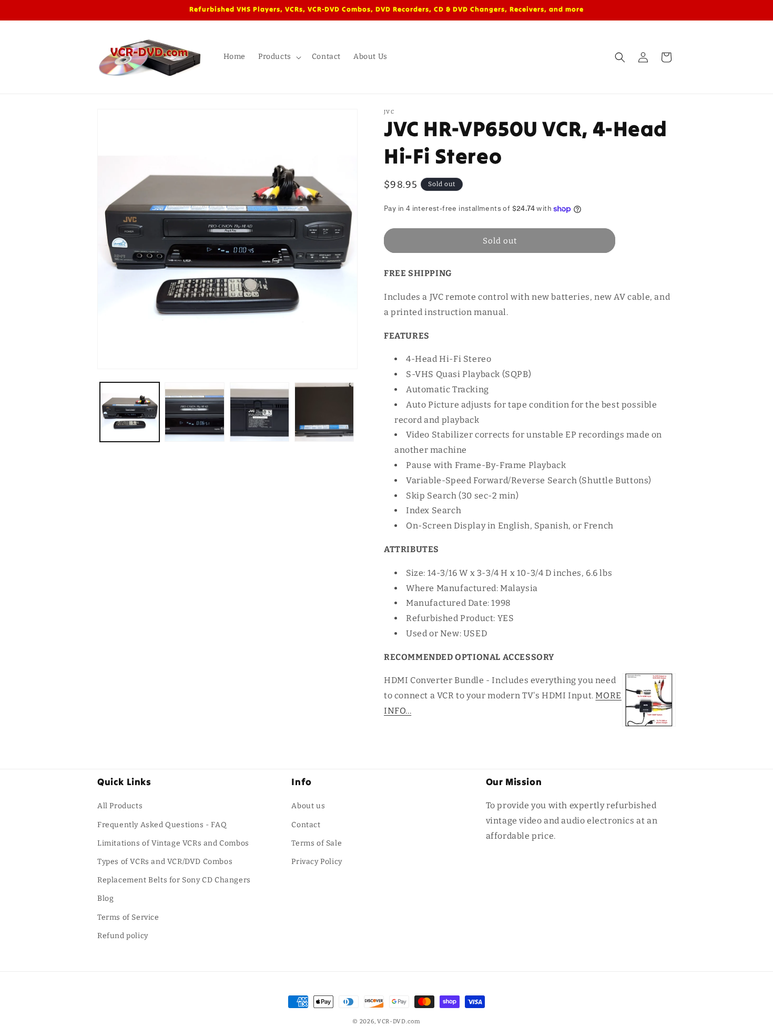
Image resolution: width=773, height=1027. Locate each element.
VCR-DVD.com (399, 1021)
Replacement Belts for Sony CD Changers (174, 880)
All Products (120, 806)
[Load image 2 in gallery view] (194, 412)
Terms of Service (128, 917)
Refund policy (122, 935)
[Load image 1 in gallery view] (129, 412)
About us (308, 806)
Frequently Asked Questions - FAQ (162, 824)
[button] (279, 57)
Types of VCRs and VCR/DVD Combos (164, 861)
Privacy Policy (316, 861)
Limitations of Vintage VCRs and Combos (173, 843)
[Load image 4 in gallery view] (324, 412)
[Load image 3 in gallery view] (259, 412)
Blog (105, 898)
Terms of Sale (316, 843)
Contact (305, 824)
